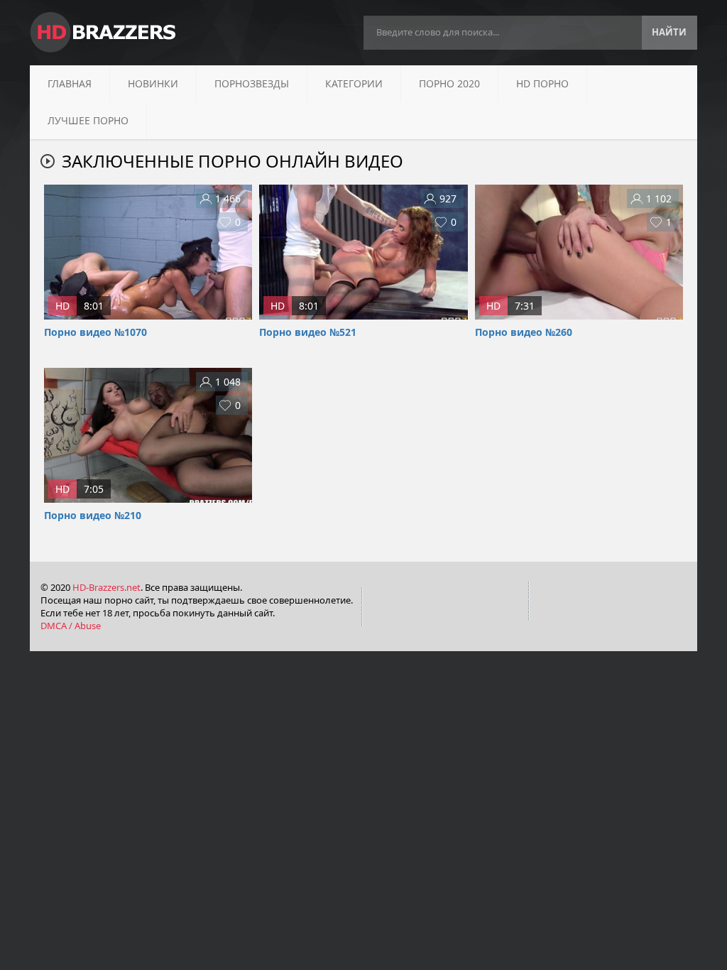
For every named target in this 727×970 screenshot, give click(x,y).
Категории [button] (354, 83)
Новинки (153, 83)
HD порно (542, 83)
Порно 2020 (449, 83)
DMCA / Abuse (70, 625)
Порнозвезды (251, 83)
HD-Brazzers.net (106, 587)
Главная (70, 83)
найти (669, 32)
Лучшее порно (88, 120)
